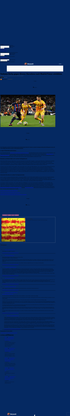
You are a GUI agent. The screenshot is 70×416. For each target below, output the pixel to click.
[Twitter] (56, 64)
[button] (62, 70)
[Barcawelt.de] (28, 64)
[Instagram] (54, 64)
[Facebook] (52, 64)
